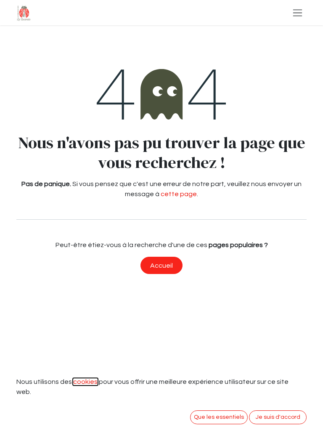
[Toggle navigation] (298, 12)
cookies (85, 381)
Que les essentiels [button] (219, 417)
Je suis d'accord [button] (278, 417)
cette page (179, 194)
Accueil (161, 265)
